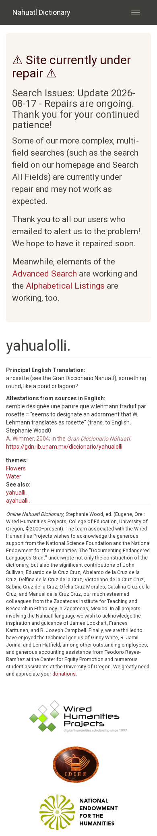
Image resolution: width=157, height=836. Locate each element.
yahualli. (16, 492)
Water (13, 476)
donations (64, 674)
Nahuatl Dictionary (41, 12)
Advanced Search (44, 274)
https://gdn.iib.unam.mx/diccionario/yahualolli (64, 446)
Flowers (16, 468)
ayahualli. (18, 500)
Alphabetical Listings (65, 286)
